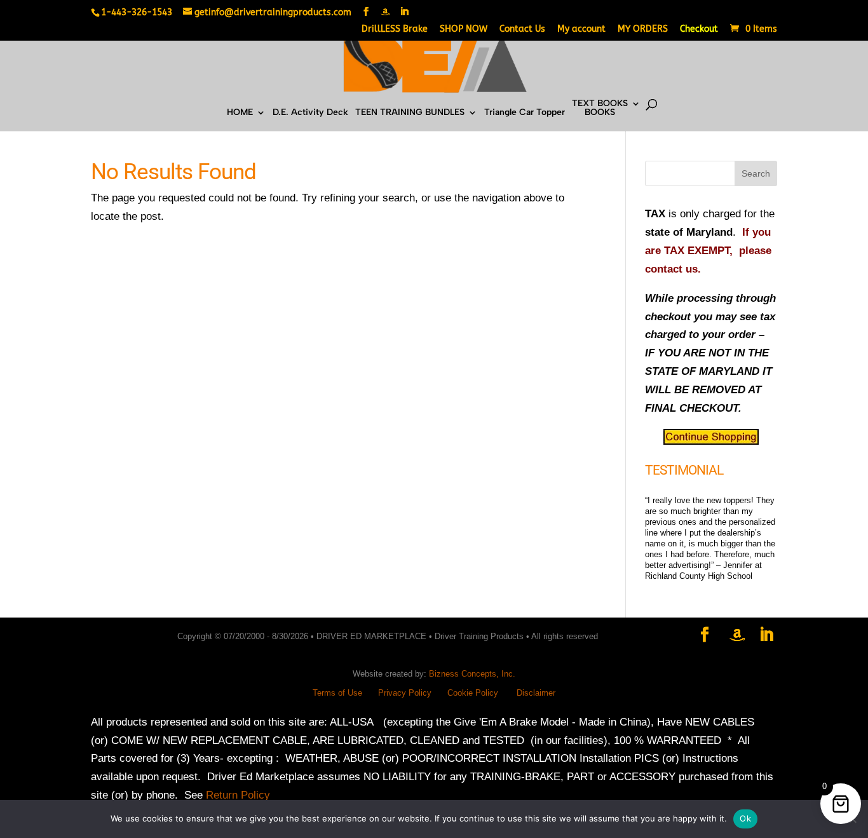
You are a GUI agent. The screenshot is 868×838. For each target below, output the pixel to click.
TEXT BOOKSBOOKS (600, 108)
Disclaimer (536, 693)
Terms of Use (337, 693)
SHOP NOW (463, 29)
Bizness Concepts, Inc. (472, 674)
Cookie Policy (472, 693)
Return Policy (238, 795)
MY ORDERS (643, 29)
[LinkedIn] (404, 12)
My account (581, 29)
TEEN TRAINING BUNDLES (410, 113)
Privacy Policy (404, 693)
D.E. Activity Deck (310, 113)
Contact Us (522, 29)
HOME (240, 113)
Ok (745, 818)
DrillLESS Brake (395, 29)
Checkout (699, 29)
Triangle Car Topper (524, 113)
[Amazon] (385, 12)
